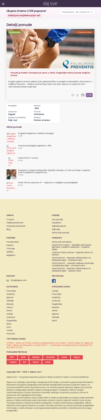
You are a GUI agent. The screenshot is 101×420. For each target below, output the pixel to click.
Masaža (10, 304)
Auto (9, 327)
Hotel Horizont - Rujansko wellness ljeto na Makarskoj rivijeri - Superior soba (71, 270)
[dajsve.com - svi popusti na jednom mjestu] (50, 3)
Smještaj (11, 294)
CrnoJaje (11, 248)
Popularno (56, 223)
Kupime (10, 245)
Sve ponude (57, 219)
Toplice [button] (13, 362)
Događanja (12, 320)
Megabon (11, 255)
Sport (9, 324)
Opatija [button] (35, 357)
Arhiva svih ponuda (60, 233)
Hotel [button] (47, 362)
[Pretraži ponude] (91, 12)
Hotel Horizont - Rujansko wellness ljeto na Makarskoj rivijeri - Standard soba (71, 259)
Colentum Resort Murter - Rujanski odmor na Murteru (72, 254)
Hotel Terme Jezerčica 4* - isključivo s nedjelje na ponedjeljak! (48, 183)
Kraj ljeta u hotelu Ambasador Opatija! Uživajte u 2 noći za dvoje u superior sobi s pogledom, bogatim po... (54, 171)
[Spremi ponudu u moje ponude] (73, 95)
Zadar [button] (64, 357)
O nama (10, 219)
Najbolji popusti (59, 226)
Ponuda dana (13, 242)
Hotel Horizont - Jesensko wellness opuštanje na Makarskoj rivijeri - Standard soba (73, 264)
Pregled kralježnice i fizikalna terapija (36, 133)
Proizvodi (11, 334)
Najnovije (56, 229)
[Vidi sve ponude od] (14, 32)
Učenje (10, 314)
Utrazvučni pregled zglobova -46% (35, 146)
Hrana (9, 310)
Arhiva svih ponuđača (61, 242)
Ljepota (10, 297)
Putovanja (11, 291)
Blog (8, 229)
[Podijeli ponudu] (77, 95)
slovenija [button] (50, 357)
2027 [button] (12, 357)
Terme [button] (36, 362)
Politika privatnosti (15, 223)
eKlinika (10, 252)
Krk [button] (24, 362)
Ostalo (10, 330)
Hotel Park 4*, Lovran (28, 158)
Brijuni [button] (77, 357)
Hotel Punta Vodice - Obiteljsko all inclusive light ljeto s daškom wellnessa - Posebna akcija (71, 247)
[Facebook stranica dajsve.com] (54, 281)
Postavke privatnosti (16, 226)
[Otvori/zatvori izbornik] (2, 2)
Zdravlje (10, 301)
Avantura (11, 317)
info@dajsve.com (19, 280)
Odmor (10, 307)
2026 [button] (23, 357)
